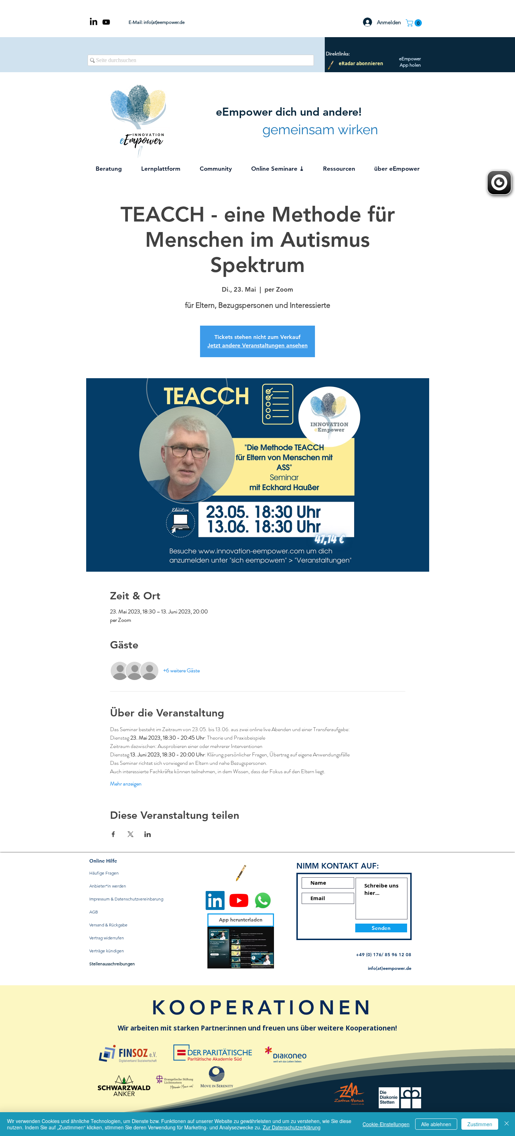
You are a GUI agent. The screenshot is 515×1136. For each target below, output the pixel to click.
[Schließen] (506, 1124)
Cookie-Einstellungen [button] (386, 1124)
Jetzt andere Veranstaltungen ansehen (257, 345)
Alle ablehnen (436, 1124)
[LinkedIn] (93, 22)
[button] (415, 23)
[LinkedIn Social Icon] (215, 900)
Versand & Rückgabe (108, 924)
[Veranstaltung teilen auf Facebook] (113, 834)
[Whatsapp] (262, 900)
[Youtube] (238, 900)
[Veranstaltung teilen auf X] (130, 834)
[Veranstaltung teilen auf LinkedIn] (147, 834)
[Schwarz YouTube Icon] (106, 22)
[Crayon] (330, 65)
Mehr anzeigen (126, 784)
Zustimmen (479, 1124)
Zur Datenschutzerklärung (292, 1127)
